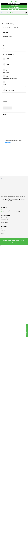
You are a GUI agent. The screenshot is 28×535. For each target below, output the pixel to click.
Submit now (7, 108)
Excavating (6, 45)
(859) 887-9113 (6, 72)
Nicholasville (6, 25)
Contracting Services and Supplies (11, 27)
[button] (26, 13)
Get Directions (8, 142)
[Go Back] (3, 19)
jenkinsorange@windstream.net (10, 78)
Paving (4, 48)
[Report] (17, 19)
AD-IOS (21, 242)
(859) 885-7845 (6, 66)
